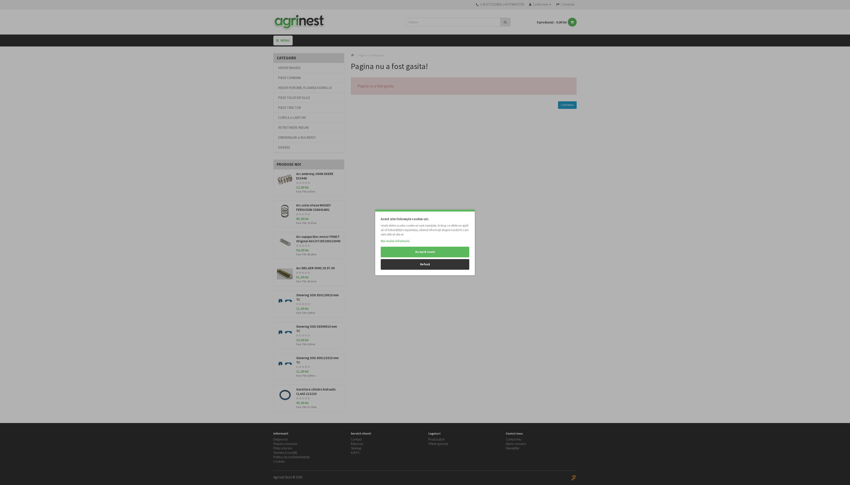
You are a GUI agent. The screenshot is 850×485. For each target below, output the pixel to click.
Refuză (425, 264)
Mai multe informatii (395, 241)
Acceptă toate (425, 252)
